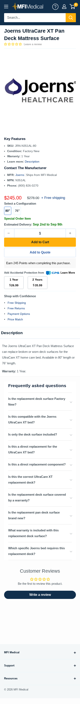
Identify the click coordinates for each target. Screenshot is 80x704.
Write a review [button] (40, 594)
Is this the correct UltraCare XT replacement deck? (30, 479)
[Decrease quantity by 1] (9, 233)
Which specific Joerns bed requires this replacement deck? (36, 551)
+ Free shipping (53, 198)
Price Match (15, 319)
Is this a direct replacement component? (37, 464)
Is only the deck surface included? (32, 434)
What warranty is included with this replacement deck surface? (33, 533)
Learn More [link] (68, 272)
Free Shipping (17, 302)
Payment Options (19, 313)
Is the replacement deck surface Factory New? (36, 401)
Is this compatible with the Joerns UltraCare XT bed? (32, 419)
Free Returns (16, 308)
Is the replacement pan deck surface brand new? (34, 515)
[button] (13, 44)
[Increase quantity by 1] (71, 233)
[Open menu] (6, 6)
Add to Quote (40, 252)
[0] (72, 6)
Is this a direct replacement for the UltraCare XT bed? (32, 449)
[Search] (71, 17)
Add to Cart (40, 242)
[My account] (55, 6)
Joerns (20, 175)
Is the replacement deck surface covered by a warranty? (37, 497)
